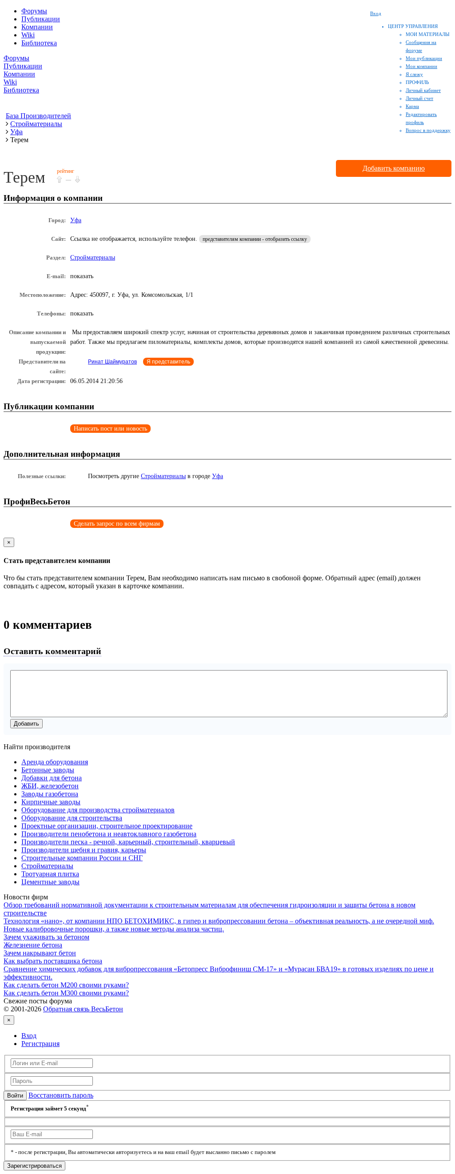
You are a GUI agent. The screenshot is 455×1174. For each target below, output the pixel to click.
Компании (37, 27)
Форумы (34, 11)
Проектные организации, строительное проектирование (106, 826)
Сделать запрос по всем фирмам (117, 523)
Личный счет (419, 98)
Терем (24, 177)
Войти (15, 1095)
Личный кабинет (423, 90)
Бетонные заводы (47, 770)
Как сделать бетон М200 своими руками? (66, 985)
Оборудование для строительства (71, 818)
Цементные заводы (50, 882)
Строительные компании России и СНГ (82, 858)
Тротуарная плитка (50, 874)
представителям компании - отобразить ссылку (255, 239)
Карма (412, 106)
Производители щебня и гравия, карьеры (83, 850)
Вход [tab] (28, 1035)
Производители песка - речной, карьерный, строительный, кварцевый (128, 842)
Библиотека (39, 43)
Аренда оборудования (54, 762)
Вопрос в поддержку (428, 130)
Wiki (28, 35)
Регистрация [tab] (40, 1043)
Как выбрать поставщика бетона (53, 961)
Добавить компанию (394, 168)
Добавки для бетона (51, 778)
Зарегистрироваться (34, 1165)
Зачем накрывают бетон (40, 953)
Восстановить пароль (60, 1095)
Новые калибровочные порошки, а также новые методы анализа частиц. (114, 929)
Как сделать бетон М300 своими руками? (66, 993)
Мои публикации (424, 58)
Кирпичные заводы (50, 802)
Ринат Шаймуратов (112, 362)
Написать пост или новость (110, 428)
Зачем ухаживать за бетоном (46, 937)
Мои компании (421, 66)
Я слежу (414, 74)
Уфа (75, 220)
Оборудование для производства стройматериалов (98, 810)
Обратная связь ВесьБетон (83, 1009)
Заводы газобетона (49, 794)
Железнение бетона (33, 945)
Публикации (40, 19)
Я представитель (168, 362)
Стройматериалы (92, 257)
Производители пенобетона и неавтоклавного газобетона (108, 834)
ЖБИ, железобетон (50, 786)
